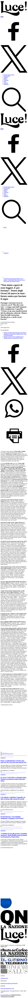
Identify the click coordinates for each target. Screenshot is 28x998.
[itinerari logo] (14, 968)
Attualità (6, 77)
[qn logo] (14, 956)
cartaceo (6, 983)
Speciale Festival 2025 (9, 74)
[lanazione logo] (14, 954)
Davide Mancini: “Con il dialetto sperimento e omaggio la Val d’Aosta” (12, 817)
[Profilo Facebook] (14, 44)
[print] (14, 448)
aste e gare (11, 988)
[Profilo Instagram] (1, 17)
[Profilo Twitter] (14, 72)
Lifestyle (6, 83)
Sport (5, 81)
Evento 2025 (7, 76)
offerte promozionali (12, 983)
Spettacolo (6, 84)
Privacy (9, 995)
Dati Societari (4, 995)
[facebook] (14, 366)
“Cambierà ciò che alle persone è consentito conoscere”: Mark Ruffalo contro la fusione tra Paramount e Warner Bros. (14, 835)
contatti (2, 978)
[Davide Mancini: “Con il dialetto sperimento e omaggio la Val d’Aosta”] (14, 812)
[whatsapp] (14, 421)
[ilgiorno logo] (14, 961)
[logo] (14, 15)
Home (5, 227)
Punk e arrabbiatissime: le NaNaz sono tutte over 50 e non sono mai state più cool (13, 761)
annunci (7, 988)
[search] (14, 112)
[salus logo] (14, 973)
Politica (5, 78)
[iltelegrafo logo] (14, 964)
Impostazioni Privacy (15, 995)
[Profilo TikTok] (3, 17)
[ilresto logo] (14, 951)
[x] (14, 394)
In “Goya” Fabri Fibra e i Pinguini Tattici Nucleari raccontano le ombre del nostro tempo (13, 779)
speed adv (3, 988)
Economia (6, 80)
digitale (2, 983)
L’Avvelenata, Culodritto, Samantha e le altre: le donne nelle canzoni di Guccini (13, 798)
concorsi (6, 978)
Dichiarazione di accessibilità (7, 996)
